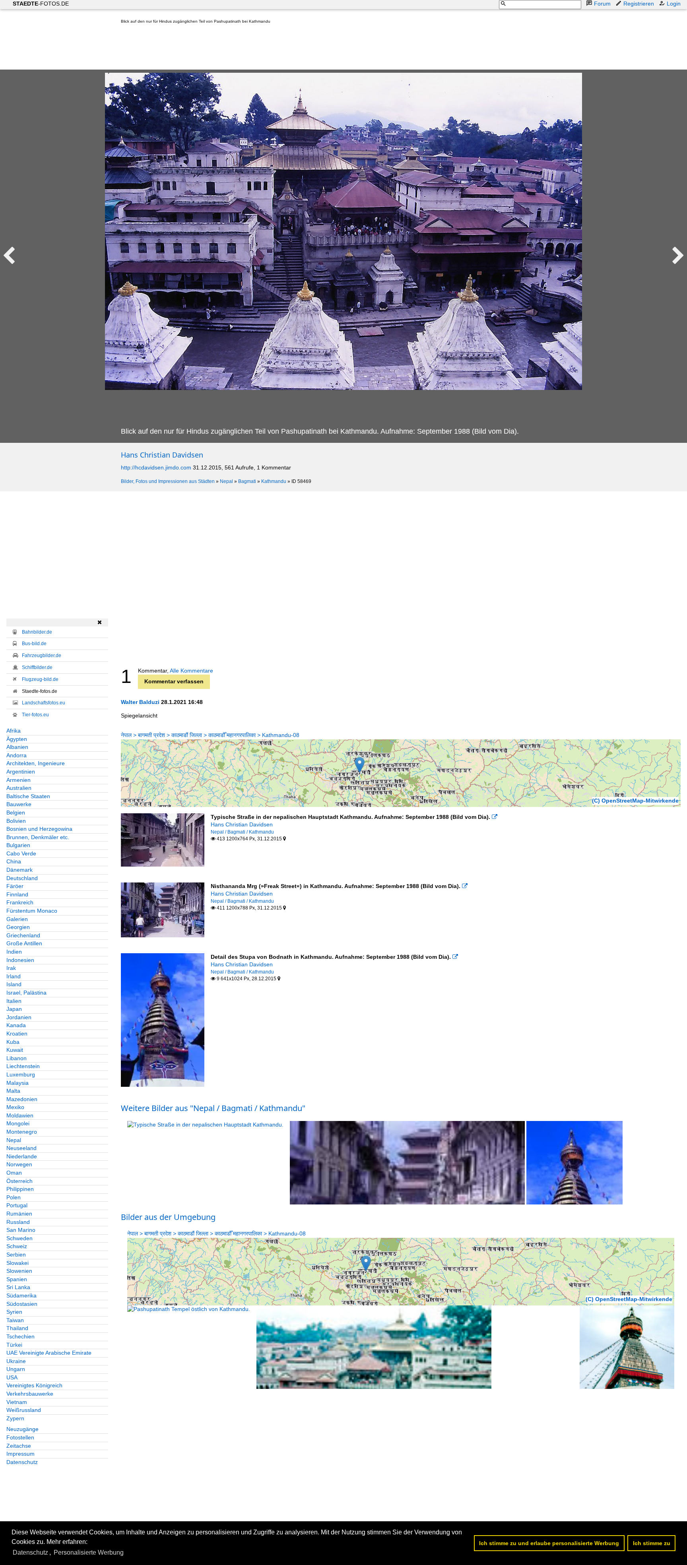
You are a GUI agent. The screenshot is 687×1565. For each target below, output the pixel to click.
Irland (13, 976)
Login (674, 3)
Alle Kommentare (191, 670)
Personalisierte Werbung (89, 1552)
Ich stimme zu (651, 1543)
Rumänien (19, 1213)
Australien (18, 788)
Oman (14, 1172)
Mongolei (17, 1123)
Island (13, 984)
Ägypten (16, 739)
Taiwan (15, 1320)
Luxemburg (20, 1074)
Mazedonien (21, 1099)
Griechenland (23, 935)
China (13, 861)
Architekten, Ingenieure (35, 763)
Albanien (17, 747)
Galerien (17, 919)
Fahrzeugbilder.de (41, 655)
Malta (13, 1091)
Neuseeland (21, 1148)
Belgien (15, 812)
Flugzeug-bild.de (40, 679)
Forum (602, 3)
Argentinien (20, 771)
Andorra (16, 755)
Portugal (16, 1205)
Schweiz (16, 1246)
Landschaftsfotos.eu (43, 703)
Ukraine (16, 1361)
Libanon (16, 1058)
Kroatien (16, 1033)
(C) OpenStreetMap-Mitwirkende (635, 800)
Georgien (18, 927)
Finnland (17, 894)
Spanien (16, 1279)
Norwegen (19, 1164)
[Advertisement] (265, 48)
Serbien (16, 1254)
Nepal (226, 481)
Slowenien (19, 1271)
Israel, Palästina (26, 992)
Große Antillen (24, 943)
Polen (13, 1197)
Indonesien (20, 960)
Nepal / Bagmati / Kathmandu (242, 832)
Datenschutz (22, 1462)
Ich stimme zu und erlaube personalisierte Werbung (549, 1543)
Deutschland (22, 878)
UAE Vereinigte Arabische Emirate (48, 1353)
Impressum (20, 1454)
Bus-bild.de (34, 643)
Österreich (19, 1181)
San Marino (20, 1230)
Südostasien (21, 1304)
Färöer (14, 886)
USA (11, 1377)
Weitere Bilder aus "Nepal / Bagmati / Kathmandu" (213, 1108)
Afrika (13, 730)
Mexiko (15, 1107)
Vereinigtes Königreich (34, 1385)
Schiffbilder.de (37, 667)
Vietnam (16, 1402)
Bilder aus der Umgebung (168, 1217)
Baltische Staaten (28, 796)
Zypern (15, 1418)
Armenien (18, 780)
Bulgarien (18, 845)
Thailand (17, 1328)
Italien (13, 1001)
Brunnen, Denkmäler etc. (37, 837)
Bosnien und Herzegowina (39, 829)
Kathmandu (273, 481)
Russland (18, 1222)
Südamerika (21, 1295)
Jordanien (18, 1017)
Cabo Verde (21, 853)
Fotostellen (20, 1437)
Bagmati (247, 481)
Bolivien (16, 821)
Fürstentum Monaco (31, 911)
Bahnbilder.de (37, 632)
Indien (14, 951)
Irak (11, 968)
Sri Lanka (18, 1287)
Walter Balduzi (140, 702)
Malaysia (17, 1083)
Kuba (12, 1042)
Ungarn (15, 1369)
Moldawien (19, 1115)
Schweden (19, 1238)
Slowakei (17, 1263)
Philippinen (20, 1189)
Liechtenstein (23, 1066)
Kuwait (14, 1050)
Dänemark (19, 870)
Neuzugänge (22, 1429)
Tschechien (20, 1336)
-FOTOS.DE (41, 3)
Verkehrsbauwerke (29, 1393)
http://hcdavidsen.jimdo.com (156, 467)
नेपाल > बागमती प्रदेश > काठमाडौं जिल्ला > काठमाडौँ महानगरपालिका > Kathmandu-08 (210, 735)
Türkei (14, 1345)
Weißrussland (23, 1410)
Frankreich (19, 902)
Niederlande (21, 1156)
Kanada (16, 1025)
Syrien (14, 1312)
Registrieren (638, 3)
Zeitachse (18, 1446)
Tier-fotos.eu (35, 715)
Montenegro (21, 1132)
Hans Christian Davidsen (162, 455)
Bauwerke (18, 804)
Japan (14, 1009)
